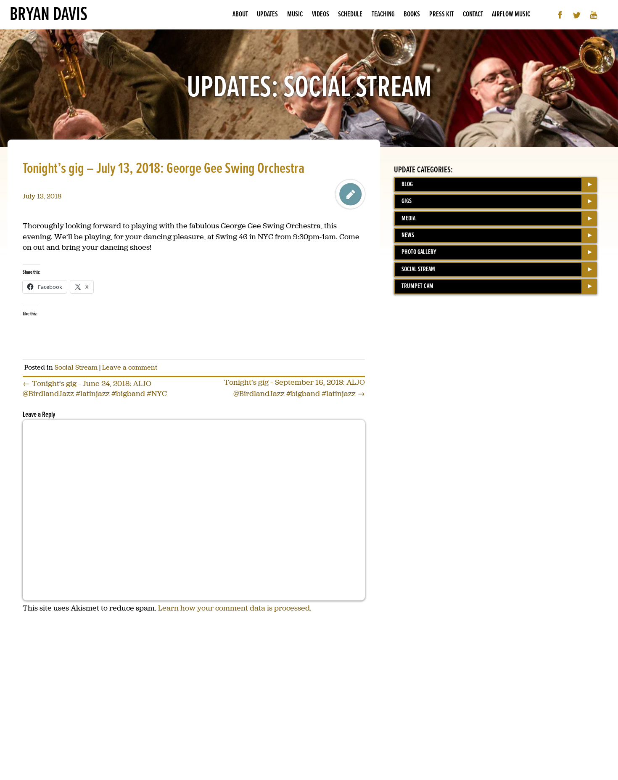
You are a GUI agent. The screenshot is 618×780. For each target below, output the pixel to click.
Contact (473, 14)
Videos (320, 14)
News (407, 235)
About (240, 14)
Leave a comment (129, 367)
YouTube (593, 15)
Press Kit (441, 14)
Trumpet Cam (417, 286)
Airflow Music (511, 14)
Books (412, 14)
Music (295, 14)
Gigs (406, 201)
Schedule (350, 14)
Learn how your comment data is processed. (235, 608)
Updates (267, 14)
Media (408, 218)
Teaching (383, 14)
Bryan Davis (48, 15)
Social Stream (76, 367)
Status (350, 194)
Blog (407, 184)
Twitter (577, 15)
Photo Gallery (418, 252)
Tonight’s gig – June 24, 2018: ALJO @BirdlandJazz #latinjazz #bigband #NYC (95, 388)
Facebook (560, 15)
